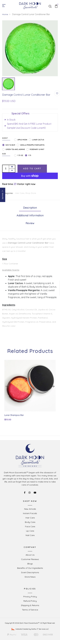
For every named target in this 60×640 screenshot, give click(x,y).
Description (30, 207)
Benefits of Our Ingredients (30, 568)
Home (5, 14)
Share (3, 196)
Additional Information (30, 215)
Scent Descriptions (30, 572)
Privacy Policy (30, 596)
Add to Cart (32, 168)
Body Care (30, 522)
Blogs (30, 563)
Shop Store (30, 193)
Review (30, 223)
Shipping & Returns (30, 605)
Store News (30, 576)
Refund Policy (30, 601)
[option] (30, 48)
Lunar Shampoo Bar (14, 415)
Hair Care (30, 517)
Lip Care (30, 531)
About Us (30, 555)
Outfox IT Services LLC (40, 629)
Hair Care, (20, 193)
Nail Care (30, 535)
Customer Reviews (30, 559)
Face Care (30, 526)
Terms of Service (30, 609)
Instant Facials (30, 513)
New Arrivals (30, 509)
